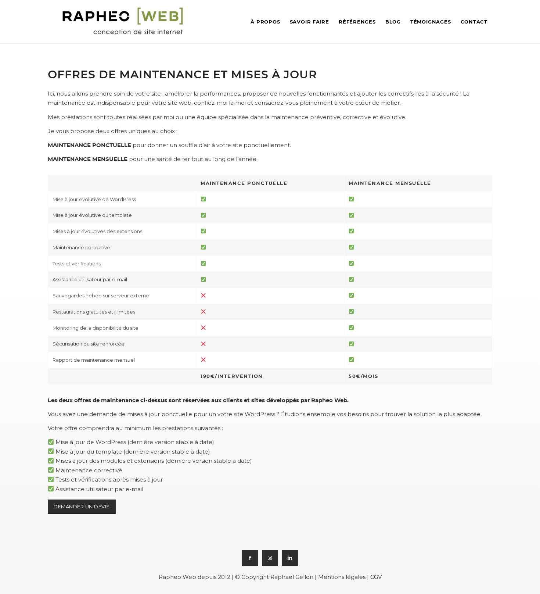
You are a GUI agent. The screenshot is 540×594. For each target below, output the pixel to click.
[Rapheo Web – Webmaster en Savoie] (123, 21)
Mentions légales (342, 576)
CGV (376, 576)
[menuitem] (265, 21)
